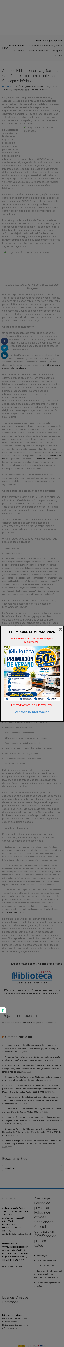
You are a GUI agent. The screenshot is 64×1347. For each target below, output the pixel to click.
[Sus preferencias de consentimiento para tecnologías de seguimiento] (3, 1010)
